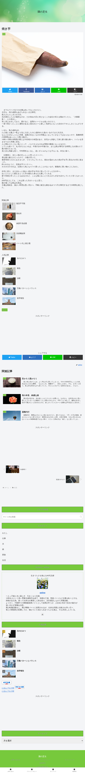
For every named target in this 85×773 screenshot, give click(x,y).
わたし (5, 533)
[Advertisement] (42, 102)
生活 (5, 310)
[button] (81, 516)
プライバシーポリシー (42, 760)
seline (42, 592)
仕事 (4, 538)
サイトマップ (69, 760)
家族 (4, 554)
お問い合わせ (15, 760)
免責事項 (42, 763)
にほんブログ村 (8, 688)
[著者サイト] (42, 614)
